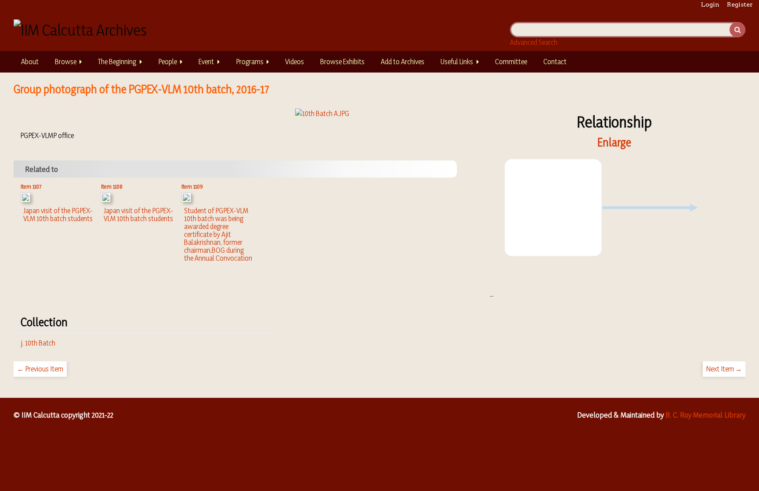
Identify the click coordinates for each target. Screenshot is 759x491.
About (30, 61)
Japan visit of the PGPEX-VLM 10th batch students (58, 214)
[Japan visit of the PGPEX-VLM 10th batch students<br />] (25, 199)
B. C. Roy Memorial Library (705, 414)
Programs (250, 61)
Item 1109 (192, 186)
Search (737, 29)
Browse (65, 61)
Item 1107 (31, 186)
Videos (294, 61)
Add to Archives (402, 61)
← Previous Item (40, 368)
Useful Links (457, 61)
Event (206, 61)
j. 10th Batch (38, 342)
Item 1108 (112, 186)
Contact (555, 61)
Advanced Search (533, 42)
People (167, 61)
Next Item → (724, 368)
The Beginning (117, 61)
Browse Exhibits (342, 61)
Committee (511, 61)
